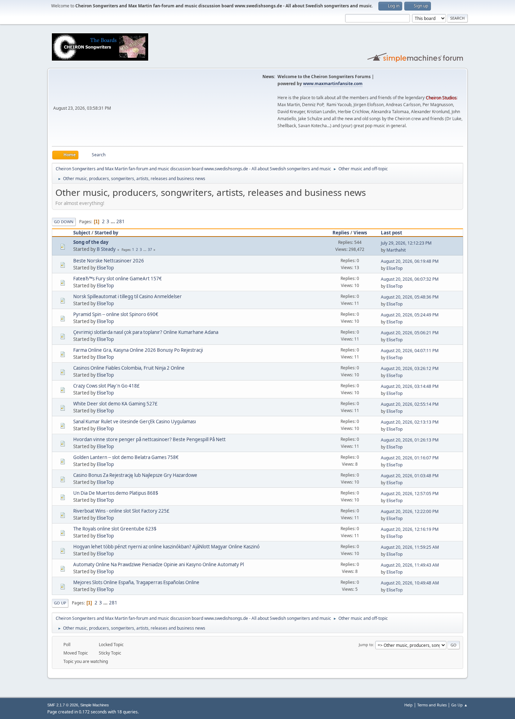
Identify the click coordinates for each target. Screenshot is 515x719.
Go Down (64, 221)
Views (360, 233)
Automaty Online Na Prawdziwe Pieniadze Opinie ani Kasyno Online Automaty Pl (158, 564)
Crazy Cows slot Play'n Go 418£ (106, 386)
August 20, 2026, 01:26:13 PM (410, 440)
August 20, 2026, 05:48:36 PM (410, 297)
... (113, 221)
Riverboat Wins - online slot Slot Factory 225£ (121, 511)
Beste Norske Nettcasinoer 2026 (108, 261)
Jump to (366, 644)
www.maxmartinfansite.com (333, 84)
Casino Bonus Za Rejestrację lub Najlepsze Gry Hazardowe (135, 475)
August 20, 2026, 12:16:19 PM (410, 529)
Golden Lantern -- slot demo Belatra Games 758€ (126, 457)
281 (120, 221)
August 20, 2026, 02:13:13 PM (410, 422)
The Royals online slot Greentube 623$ (115, 529)
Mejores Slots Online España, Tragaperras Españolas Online (136, 582)
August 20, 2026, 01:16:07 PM (410, 458)
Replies (340, 233)
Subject (81, 233)
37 (150, 249)
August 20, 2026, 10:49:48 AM (410, 583)
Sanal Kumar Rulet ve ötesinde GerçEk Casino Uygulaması (134, 421)
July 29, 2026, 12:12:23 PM (406, 243)
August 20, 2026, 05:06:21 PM (410, 333)
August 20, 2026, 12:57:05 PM (410, 494)
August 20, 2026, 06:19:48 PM (410, 261)
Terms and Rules (432, 704)
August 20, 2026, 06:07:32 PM (410, 279)
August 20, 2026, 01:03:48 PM (410, 476)
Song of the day (91, 242)
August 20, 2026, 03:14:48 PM (410, 386)
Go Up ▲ (459, 704)
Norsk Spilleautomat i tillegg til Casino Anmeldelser (127, 296)
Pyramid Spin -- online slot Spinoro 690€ (115, 314)
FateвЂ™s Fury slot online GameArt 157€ (117, 278)
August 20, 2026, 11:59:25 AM (410, 547)
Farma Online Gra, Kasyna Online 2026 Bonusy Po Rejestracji (138, 350)
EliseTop (105, 268)
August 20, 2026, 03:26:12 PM (410, 368)
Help (408, 704)
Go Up (60, 602)
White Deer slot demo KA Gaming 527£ (115, 403)
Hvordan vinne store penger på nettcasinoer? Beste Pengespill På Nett (149, 439)
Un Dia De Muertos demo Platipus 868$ (115, 493)
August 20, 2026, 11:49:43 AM (410, 565)
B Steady (106, 249)
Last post (391, 233)
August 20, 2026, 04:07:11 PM (410, 351)
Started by (106, 233)
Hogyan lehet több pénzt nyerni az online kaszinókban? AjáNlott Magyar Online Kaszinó (166, 546)
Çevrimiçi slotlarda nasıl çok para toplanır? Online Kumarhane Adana (145, 332)
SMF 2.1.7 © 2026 (62, 705)
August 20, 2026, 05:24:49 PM (410, 315)
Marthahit (396, 250)
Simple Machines (94, 705)
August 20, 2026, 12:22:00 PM (410, 511)
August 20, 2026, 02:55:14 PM (410, 404)
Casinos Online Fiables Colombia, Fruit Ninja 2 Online (129, 368)
